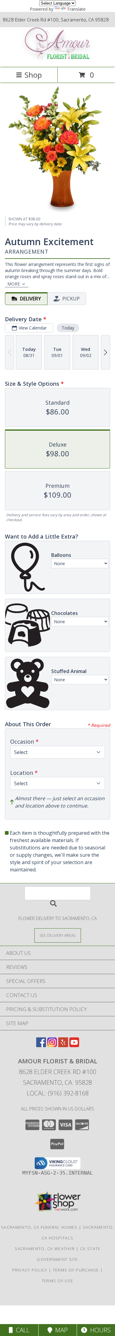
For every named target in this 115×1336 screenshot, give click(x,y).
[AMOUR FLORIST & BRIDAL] (57, 59)
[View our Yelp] (63, 1045)
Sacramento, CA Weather (45, 1248)
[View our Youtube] (74, 1045)
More (13, 284)
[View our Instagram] (52, 1045)
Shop (33, 75)
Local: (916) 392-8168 (58, 1093)
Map (60, 1330)
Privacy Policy (30, 1270)
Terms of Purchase (76, 1270)
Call (21, 1330)
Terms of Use (58, 1280)
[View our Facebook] (41, 1045)
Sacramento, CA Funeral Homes (39, 1227)
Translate (76, 9)
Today (68, 328)
